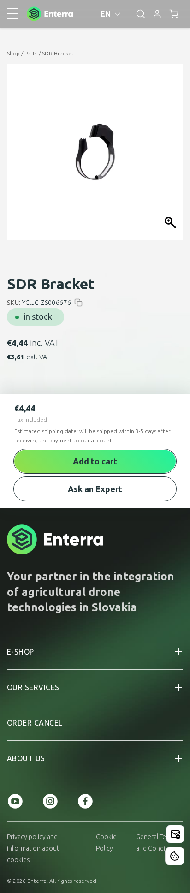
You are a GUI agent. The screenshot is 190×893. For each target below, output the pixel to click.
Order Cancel (35, 723)
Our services (33, 687)
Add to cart (95, 461)
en (106, 14)
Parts (30, 53)
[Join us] (175, 834)
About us (26, 758)
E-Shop (20, 652)
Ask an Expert (95, 489)
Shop (13, 53)
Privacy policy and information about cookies (33, 848)
